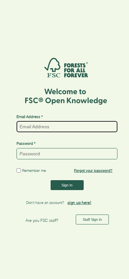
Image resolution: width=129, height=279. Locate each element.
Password (25, 143)
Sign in (67, 185)
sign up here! (79, 202)
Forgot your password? (93, 170)
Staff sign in (92, 219)
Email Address (29, 116)
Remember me (34, 170)
